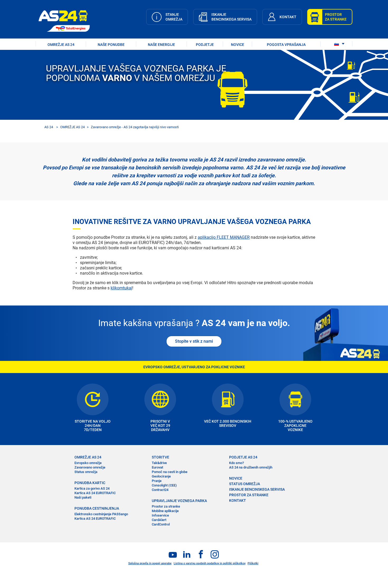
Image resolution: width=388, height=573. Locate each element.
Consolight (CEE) (164, 485)
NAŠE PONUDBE (111, 44)
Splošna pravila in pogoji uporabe (150, 563)
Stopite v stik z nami (194, 341)
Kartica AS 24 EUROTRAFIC (95, 493)
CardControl (161, 524)
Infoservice (160, 515)
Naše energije (161, 44)
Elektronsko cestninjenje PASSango (101, 514)
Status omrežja (85, 472)
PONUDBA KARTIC (89, 483)
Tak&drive (159, 463)
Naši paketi (82, 497)
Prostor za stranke (166, 506)
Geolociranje (161, 476)
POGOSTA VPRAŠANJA (286, 44)
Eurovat (157, 467)
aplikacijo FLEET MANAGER (224, 237)
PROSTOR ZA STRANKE (248, 495)
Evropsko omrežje (88, 463)
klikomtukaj (121, 287)
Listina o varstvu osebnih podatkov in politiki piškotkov (209, 563)
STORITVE (160, 457)
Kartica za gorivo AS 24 (92, 488)
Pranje (157, 481)
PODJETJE (205, 44)
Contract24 (160, 490)
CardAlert (159, 520)
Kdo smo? (236, 463)
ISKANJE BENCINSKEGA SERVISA (257, 489)
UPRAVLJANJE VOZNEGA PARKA (179, 501)
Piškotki (253, 563)
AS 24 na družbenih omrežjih (250, 467)
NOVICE (237, 44)
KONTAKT (237, 500)
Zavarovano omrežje (89, 467)
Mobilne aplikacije (165, 511)
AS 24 (48, 127)
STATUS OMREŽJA (244, 484)
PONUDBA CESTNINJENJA (96, 508)
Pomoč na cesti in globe (169, 472)
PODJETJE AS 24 (243, 457)
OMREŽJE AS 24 (61, 44)
